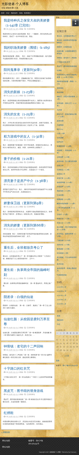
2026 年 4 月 (61, 291)
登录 (57, 361)
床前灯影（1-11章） (64, 178)
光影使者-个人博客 (15, 4)
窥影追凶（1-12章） (64, 191)
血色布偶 (60, 121)
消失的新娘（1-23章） (20, 92)
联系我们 (27, 13)
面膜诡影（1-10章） (64, 199)
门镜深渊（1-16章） (64, 240)
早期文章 (5, 432)
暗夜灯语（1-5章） (64, 219)
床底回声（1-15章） (64, 187)
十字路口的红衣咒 (17, 368)
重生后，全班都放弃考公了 (23, 247)
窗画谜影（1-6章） (64, 249)
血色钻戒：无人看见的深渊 (67, 161)
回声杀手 (60, 142)
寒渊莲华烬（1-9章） (65, 146)
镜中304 (60, 129)
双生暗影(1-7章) (62, 253)
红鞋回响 (60, 138)
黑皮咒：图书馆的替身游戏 (23, 391)
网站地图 (6, 440)
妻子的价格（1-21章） (20, 159)
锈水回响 (60, 92)
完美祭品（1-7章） (64, 170)
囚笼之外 (60, 165)
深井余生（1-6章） (64, 245)
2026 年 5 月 (61, 287)
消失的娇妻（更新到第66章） (25, 225)
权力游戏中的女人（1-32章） (25, 136)
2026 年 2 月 (61, 300)
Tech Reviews (72, 452)
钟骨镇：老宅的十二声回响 (23, 346)
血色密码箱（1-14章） (65, 182)
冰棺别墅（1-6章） (64, 157)
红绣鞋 (9, 413)
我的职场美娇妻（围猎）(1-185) (27, 47)
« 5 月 (66, 356)
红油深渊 (60, 195)
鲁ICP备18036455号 (70, 365)
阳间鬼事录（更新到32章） (23, 70)
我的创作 (14, 13)
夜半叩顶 (60, 264)
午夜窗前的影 (62, 275)
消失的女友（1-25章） (20, 114)
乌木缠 (59, 110)
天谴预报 (60, 125)
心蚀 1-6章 (61, 133)
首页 (2, 13)
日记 (7, 13)
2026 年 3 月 (61, 295)
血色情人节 (61, 174)
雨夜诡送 (60, 88)
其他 (21, 13)
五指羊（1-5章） (63, 214)
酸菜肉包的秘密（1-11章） (66, 203)
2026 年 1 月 (61, 304)
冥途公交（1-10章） (64, 223)
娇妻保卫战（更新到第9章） (24, 203)
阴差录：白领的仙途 (18, 297)
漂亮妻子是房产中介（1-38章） (27, 181)
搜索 (57, 17)
